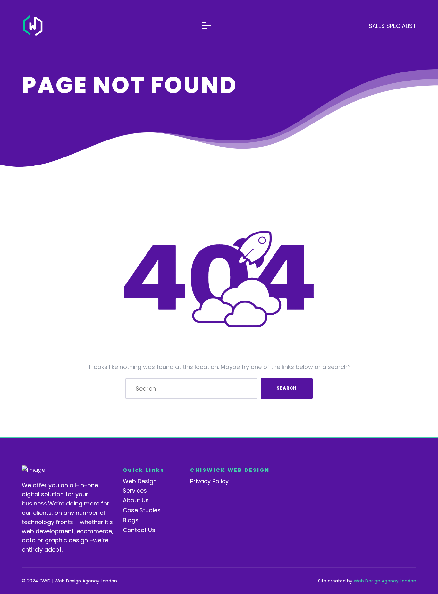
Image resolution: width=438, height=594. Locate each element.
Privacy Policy (209, 481)
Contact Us (139, 530)
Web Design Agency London (385, 581)
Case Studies (142, 510)
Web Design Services (140, 486)
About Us (136, 500)
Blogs (131, 520)
